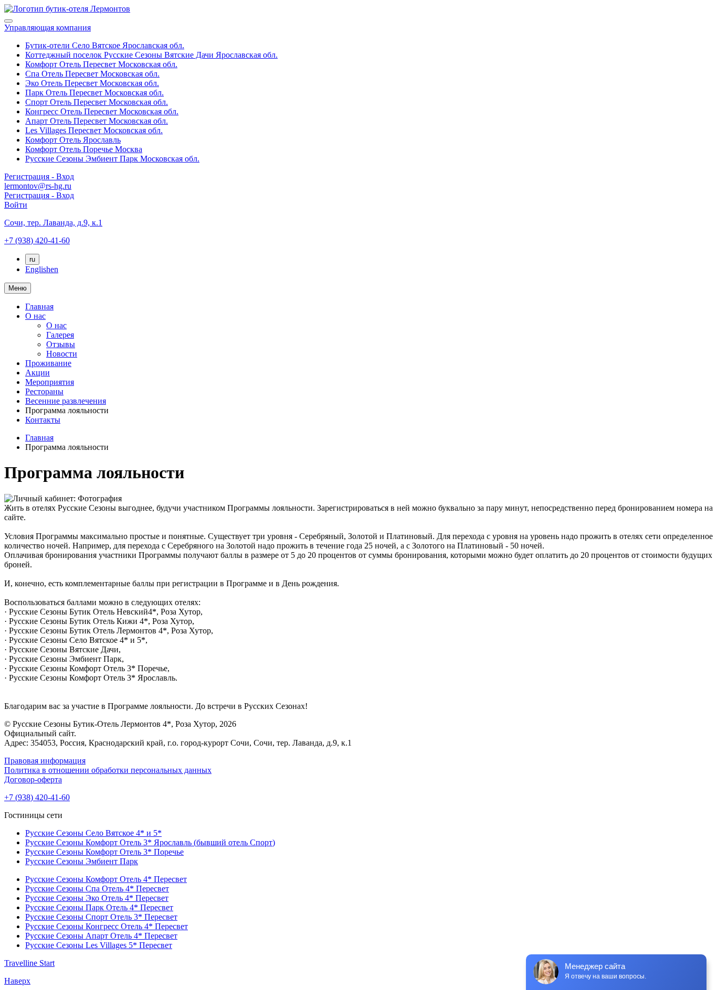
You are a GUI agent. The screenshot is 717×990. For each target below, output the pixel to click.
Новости (61, 353)
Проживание (48, 363)
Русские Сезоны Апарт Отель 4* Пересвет (101, 935)
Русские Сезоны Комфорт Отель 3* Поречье (104, 851)
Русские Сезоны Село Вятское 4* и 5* (93, 832)
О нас (35, 315)
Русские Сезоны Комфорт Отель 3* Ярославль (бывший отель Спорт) (150, 842)
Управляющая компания (47, 27)
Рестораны (44, 391)
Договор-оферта (33, 779)
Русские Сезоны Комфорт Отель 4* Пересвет (106, 879)
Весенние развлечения (65, 400)
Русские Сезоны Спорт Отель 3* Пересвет (101, 916)
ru (32, 259)
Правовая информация (45, 760)
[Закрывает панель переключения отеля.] (8, 21)
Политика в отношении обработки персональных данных (108, 770)
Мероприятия (49, 382)
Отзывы (60, 344)
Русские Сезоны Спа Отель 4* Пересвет (97, 888)
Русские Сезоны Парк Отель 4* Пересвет (99, 907)
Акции (37, 372)
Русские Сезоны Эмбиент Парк (81, 861)
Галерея (60, 334)
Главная (39, 306)
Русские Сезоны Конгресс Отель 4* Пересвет (106, 926)
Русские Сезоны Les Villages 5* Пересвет (98, 945)
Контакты (42, 419)
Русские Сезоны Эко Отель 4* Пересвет (96, 898)
